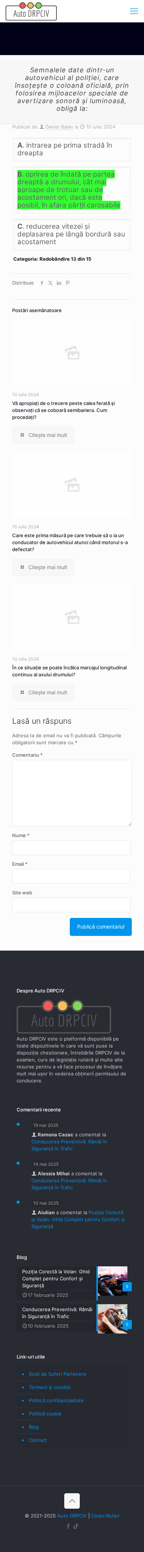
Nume (21, 835)
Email (20, 864)
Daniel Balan (59, 127)
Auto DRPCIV (72, 1516)
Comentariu (27, 755)
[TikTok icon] (76, 1526)
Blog (34, 1427)
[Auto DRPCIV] (31, 11)
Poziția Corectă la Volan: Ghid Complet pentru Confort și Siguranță (78, 1219)
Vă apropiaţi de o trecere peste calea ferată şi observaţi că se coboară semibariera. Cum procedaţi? (63, 410)
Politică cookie (45, 1414)
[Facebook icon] (68, 1526)
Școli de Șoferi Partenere (57, 1374)
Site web (22, 893)
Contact (38, 1440)
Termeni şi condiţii (50, 1387)
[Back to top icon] (72, 1501)
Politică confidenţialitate (56, 1400)
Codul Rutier (105, 1516)
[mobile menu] (134, 11)
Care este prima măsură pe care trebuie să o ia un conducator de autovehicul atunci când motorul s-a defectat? (70, 542)
